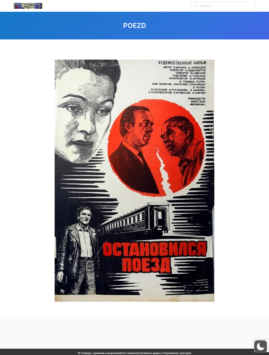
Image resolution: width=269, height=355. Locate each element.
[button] (260, 346)
